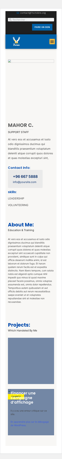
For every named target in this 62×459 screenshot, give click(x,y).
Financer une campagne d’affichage (23, 398)
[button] (52, 41)
